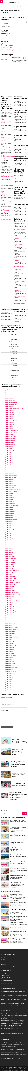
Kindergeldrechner (5, 978)
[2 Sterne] (2, 59)
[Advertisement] (14, 79)
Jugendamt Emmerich (9, 454)
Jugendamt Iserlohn (9, 531)
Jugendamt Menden (9, 580)
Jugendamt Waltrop (9, 661)
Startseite (3, 957)
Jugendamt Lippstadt (9, 564)
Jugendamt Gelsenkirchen (10, 475)
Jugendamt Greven (9, 483)
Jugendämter (4, 1023)
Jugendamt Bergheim (9, 406)
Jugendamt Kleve (8, 544)
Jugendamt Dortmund (9, 444)
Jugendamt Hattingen (9, 501)
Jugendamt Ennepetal (9, 459)
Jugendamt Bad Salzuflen (10, 404)
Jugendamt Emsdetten (9, 456)
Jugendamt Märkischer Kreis (11, 570)
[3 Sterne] (4, 59)
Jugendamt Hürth (8, 527)
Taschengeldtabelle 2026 (7, 1025)
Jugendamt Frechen (9, 471)
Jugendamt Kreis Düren (10, 450)
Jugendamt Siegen (8, 639)
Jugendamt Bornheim (9, 422)
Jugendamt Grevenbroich (10, 485)
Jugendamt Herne (8, 515)
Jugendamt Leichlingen (10, 558)
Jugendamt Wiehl (8, 677)
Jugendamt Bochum (9, 416)
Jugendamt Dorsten (9, 442)
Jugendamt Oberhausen (10, 602)
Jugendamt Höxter (8, 523)
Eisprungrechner (5, 975)
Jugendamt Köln (8, 550)
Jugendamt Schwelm (9, 631)
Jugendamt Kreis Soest (10, 641)
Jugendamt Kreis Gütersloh (11, 491)
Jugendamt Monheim (9, 590)
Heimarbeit (4, 1013)
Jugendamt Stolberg (9, 649)
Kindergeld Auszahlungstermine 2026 (11, 1017)
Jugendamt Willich (8, 679)
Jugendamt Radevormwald (11, 617)
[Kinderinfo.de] (14, 2)
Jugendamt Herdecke (9, 511)
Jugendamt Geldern (9, 473)
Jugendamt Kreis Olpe (9, 607)
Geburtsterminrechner (6, 980)
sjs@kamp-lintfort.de (10, 35)
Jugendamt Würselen (9, 690)
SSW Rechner (4, 973)
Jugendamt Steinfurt (9, 647)
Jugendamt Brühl (8, 426)
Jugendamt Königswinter (10, 552)
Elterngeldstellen (5, 1022)
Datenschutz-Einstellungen (8, 966)
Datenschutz (4, 964)
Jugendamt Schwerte (9, 633)
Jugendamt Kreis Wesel (10, 671)
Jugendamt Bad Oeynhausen (11, 402)
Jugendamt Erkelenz (9, 463)
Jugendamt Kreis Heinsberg (11, 505)
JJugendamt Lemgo (9, 560)
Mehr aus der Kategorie (13, 734)
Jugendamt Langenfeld (9, 556)
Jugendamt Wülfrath (9, 688)
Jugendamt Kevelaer (9, 542)
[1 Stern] (1, 59)
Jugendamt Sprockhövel (10, 645)
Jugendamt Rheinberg (9, 625)
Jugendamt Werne (8, 669)
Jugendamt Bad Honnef (10, 400)
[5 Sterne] (6, 59)
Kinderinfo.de (13, 1067)
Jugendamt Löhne (8, 568)
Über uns (3, 961)
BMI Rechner (4, 982)
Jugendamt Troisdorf (9, 653)
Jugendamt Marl (8, 574)
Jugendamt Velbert (8, 657)
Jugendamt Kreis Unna (10, 655)
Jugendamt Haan (8, 493)
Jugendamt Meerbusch (10, 578)
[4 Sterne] (5, 59)
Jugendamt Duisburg (9, 446)
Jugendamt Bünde (8, 428)
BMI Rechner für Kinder (7, 983)
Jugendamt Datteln (8, 434)
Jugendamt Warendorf (9, 663)
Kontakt (3, 959)
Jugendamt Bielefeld (9, 412)
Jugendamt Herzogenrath (10, 519)
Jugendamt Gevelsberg (10, 477)
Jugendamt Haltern (9, 497)
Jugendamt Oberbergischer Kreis (12, 489)
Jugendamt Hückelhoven (10, 525)
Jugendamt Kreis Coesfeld (10, 432)
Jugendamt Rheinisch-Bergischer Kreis (14, 408)
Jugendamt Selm (8, 635)
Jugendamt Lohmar (9, 566)
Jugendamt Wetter (8, 675)
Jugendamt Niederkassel (10, 600)
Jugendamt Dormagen (9, 440)
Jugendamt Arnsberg (9, 398)
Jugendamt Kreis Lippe (10, 436)
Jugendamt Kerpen (9, 540)
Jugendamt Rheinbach (9, 623)
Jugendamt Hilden (8, 521)
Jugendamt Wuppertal (9, 686)
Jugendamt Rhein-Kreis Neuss (12, 546)
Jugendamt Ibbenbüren (10, 529)
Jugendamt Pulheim (9, 615)
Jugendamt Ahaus (8, 392)
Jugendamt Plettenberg (10, 611)
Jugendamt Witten (8, 684)
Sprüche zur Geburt (6, 1028)
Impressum (4, 962)
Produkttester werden (6, 1015)
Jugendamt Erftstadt (9, 461)
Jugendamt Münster (9, 596)
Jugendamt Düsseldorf (9, 452)
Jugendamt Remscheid (10, 621)
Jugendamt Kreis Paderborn (11, 609)
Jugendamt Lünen (8, 572)
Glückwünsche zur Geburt (7, 1030)
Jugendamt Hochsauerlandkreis (12, 582)
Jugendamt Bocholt (9, 414)
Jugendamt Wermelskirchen (11, 667)
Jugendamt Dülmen (9, 448)
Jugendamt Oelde (8, 604)
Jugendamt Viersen (9, 659)
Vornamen (3, 1033)
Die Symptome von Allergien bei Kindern (11, 1005)
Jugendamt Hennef (9, 509)
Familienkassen (5, 1020)
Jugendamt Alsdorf (8, 396)
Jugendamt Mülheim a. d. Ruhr (12, 594)
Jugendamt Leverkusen (10, 562)
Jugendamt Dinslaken (9, 438)
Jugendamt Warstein (9, 665)
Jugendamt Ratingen (9, 619)
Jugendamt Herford (9, 513)
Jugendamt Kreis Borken (10, 420)
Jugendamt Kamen (9, 536)
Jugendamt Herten (8, 517)
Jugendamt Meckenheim (10, 576)
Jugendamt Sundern (9, 651)
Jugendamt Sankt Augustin (11, 627)
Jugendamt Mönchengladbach (11, 592)
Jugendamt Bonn (8, 418)
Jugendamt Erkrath (9, 465)
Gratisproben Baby (5, 1026)
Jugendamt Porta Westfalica (11, 613)
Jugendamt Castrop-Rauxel (11, 430)
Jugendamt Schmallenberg (11, 629)
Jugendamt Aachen (9, 390)
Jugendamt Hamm (8, 499)
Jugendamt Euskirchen (10, 469)
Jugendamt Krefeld (8, 548)
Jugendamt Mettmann (9, 584)
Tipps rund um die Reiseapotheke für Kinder (12, 1003)
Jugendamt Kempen (9, 538)
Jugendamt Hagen (8, 495)
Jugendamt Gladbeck (9, 479)
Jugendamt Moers (8, 588)
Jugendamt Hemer (8, 507)
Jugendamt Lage (8, 554)
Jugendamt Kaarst (8, 534)
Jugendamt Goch (8, 481)
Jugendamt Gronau (9, 487)
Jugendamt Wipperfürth (10, 682)
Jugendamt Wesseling (9, 673)
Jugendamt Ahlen (8, 394)
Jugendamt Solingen (9, 643)
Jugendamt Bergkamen (10, 410)
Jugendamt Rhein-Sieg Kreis (11, 637)
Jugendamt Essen (8, 467)
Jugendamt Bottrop (9, 424)
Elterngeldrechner (5, 977)
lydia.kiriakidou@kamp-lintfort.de (13, 50)
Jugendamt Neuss (8, 598)
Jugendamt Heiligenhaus (10, 503)
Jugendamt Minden (9, 586)
